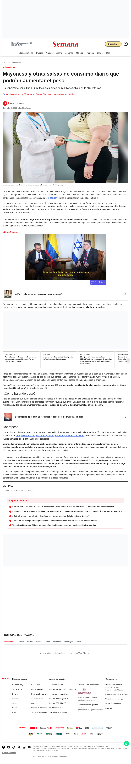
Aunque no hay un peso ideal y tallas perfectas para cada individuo (50, 435)
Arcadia (15, 699)
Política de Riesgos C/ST (59, 699)
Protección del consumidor (88, 685)
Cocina (34, 703)
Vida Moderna (18, 62)
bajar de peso (18, 490)
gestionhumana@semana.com (90, 710)
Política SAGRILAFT (57, 703)
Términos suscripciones (59, 694)
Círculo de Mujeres (39, 708)
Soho (14, 703)
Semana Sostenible (39, 712)
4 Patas (15, 712)
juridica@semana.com (87, 700)
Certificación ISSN (56, 708)
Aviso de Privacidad (11, 753)
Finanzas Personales (39, 694)
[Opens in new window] (8, 747)
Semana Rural (37, 699)
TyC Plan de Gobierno (58, 712)
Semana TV (17, 689)
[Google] (3, 747)
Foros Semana (37, 689)
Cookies (108, 708)
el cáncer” (52, 198)
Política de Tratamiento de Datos (62, 689)
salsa (30, 490)
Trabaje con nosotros (114, 699)
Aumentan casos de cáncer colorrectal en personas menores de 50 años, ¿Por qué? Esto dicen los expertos (20, 359)
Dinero (15, 694)
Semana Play (17, 685)
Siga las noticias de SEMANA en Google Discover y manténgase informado (39, 94)
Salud (6, 490)
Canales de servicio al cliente (117, 694)
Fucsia (15, 708)
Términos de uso (56, 685)
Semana (6, 62)
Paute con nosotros (113, 704)
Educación (35, 685)
